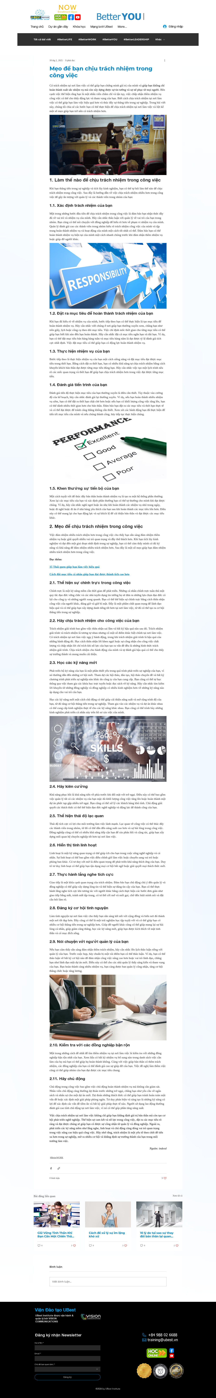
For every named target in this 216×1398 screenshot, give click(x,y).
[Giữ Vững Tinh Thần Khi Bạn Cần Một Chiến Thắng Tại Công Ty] (57, 1214)
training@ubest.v (162, 1340)
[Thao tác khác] (165, 60)
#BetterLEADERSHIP (136, 39)
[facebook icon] (71, 17)
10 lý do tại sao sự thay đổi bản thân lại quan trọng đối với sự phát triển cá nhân (156, 1234)
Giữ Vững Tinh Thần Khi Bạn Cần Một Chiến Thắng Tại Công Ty (56, 1234)
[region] (160, 1373)
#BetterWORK (87, 39)
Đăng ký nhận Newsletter (58, 1335)
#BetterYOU (109, 39)
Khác (158, 39)
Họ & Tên (39, 1343)
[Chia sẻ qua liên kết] (58, 1168)
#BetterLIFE (64, 39)
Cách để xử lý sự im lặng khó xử (107, 1234)
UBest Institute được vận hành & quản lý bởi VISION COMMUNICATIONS (54, 1318)
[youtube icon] (78, 17)
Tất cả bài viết (42, 39)
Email (38, 1354)
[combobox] (67, 1369)
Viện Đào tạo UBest (55, 1309)
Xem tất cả (177, 1196)
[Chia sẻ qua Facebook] (50, 1168)
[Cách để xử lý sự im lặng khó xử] (108, 1214)
